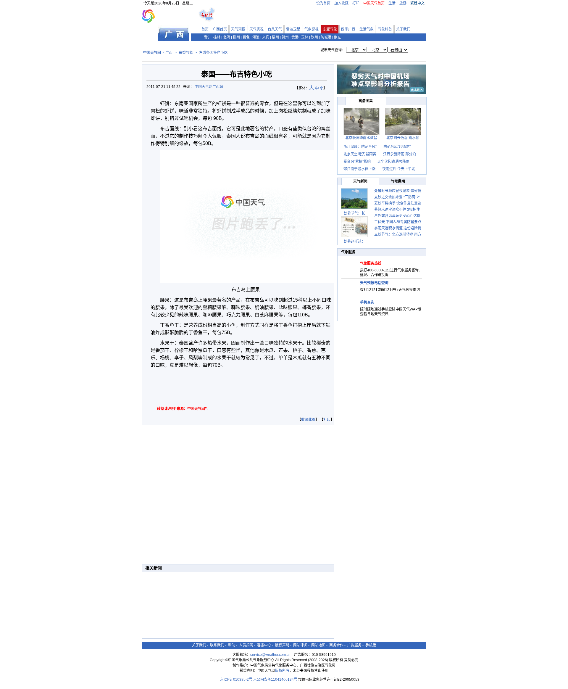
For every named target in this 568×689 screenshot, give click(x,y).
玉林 (304, 37)
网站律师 (300, 645)
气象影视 (311, 29)
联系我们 (217, 645)
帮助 (231, 645)
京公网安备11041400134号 (275, 679)
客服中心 (264, 645)
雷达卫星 (293, 29)
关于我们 (403, 29)
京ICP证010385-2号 (236, 679)
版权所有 (282, 671)
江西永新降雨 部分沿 (399, 154)
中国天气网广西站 (209, 87)
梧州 (275, 37)
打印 (355, 3)
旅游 (402, 3)
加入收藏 (341, 3)
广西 (168, 53)
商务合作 (336, 645)
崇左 (337, 37)
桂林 (216, 37)
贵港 (294, 37)
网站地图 (318, 645)
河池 (255, 37)
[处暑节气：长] (354, 198)
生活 (392, 3)
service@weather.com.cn (270, 655)
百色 (246, 37)
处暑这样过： (354, 241)
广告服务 (354, 645)
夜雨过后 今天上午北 (398, 169)
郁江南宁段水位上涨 (359, 169)
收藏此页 (308, 420)
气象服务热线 (370, 263)
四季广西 (348, 29)
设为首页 (323, 3)
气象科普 (385, 29)
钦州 (314, 37)
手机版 (370, 645)
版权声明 (282, 645)
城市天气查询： (332, 50)
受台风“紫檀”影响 (357, 162)
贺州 (285, 37)
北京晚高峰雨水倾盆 (361, 138)
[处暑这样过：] (354, 226)
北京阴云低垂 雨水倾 (402, 138)
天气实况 (256, 29)
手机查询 (367, 302)
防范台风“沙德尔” (397, 147)
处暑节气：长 (354, 213)
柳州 (236, 37)
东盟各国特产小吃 (213, 53)
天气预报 (238, 29)
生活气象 (366, 29)
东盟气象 (330, 29)
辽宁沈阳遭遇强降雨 (393, 162)
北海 (226, 37)
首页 (205, 29)
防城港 (326, 37)
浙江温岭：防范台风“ (360, 147)
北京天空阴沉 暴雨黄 (359, 154)
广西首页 (220, 29)
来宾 (265, 37)
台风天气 (275, 29)
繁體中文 (417, 3)
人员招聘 (246, 645)
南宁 (207, 37)
